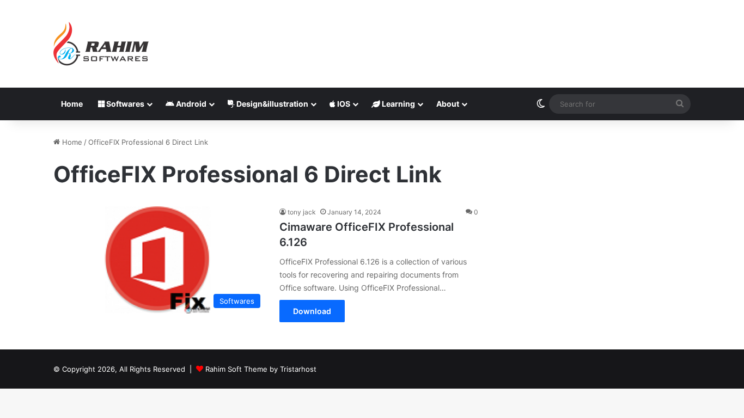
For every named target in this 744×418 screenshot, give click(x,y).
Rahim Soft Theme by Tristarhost (260, 369)
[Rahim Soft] (101, 44)
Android (190, 103)
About (447, 103)
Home (72, 103)
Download (312, 311)
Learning (397, 103)
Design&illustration (271, 103)
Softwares (124, 103)
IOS (343, 103)
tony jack (302, 212)
